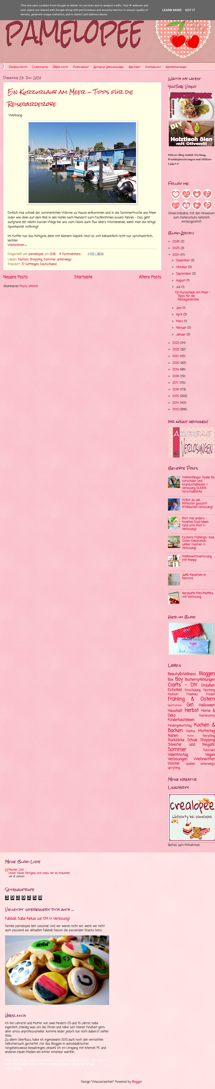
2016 (176, 389)
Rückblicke (176, 740)
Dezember (183, 260)
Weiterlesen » (17, 245)
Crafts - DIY (182, 685)
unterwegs (64, 259)
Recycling (209, 736)
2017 (176, 383)
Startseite (40, 67)
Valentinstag (178, 754)
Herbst (192, 710)
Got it (190, 10)
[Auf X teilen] (95, 254)
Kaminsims (207, 715)
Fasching (209, 690)
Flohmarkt (81, 67)
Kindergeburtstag (180, 725)
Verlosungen (177, 759)
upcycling (174, 768)
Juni (179, 308)
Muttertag (206, 731)
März (180, 321)
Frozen (210, 694)
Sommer (50, 259)
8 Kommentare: (70, 254)
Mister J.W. (16, 870)
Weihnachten (204, 759)
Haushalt (175, 710)
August (181, 280)
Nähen (173, 735)
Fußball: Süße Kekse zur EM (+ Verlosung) (37, 918)
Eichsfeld (175, 690)
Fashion (23, 259)
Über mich (60, 67)
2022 (176, 349)
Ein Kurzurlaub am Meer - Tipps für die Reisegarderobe (192, 296)
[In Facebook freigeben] (99, 254)
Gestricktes (175, 705)
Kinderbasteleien (181, 720)
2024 (176, 255)
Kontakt (134, 67)
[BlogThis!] (92, 254)
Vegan (210, 754)
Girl (190, 705)
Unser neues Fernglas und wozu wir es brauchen (39, 873)
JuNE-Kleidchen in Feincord (194, 577)
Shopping (36, 259)
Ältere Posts (150, 277)
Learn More (172, 10)
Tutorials (209, 750)
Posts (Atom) (29, 286)
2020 (177, 363)
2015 (176, 396)
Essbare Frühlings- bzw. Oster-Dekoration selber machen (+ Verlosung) (198, 542)
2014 (176, 403)
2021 (176, 356)
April (179, 314)
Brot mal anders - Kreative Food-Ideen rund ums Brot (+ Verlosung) (195, 523)
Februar (181, 328)
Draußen (208, 685)
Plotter (190, 736)
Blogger (137, 1082)
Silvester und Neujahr (191, 744)
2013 (176, 409)
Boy (179, 679)
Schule (192, 740)
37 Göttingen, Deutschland (39, 264)
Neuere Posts (15, 277)
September (184, 274)
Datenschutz (18, 67)
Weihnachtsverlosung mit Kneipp (197, 558)
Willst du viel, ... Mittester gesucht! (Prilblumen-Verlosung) (197, 503)
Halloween (207, 705)
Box (170, 679)
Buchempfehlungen (200, 679)
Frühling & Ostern (191, 699)
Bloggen (207, 673)
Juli (178, 287)
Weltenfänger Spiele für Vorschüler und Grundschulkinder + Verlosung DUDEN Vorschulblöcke (198, 484)
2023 (176, 343)
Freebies (192, 694)
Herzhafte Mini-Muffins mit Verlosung (197, 595)
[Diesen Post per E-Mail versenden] (89, 254)
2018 (176, 376)
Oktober (182, 267)
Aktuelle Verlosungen (109, 67)
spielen (190, 764)
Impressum (153, 67)
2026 (177, 241)
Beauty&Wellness (182, 674)
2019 (176, 369)
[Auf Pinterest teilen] (102, 254)
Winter (174, 763)
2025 (177, 248)
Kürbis (190, 731)
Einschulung (193, 690)
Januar (181, 334)
